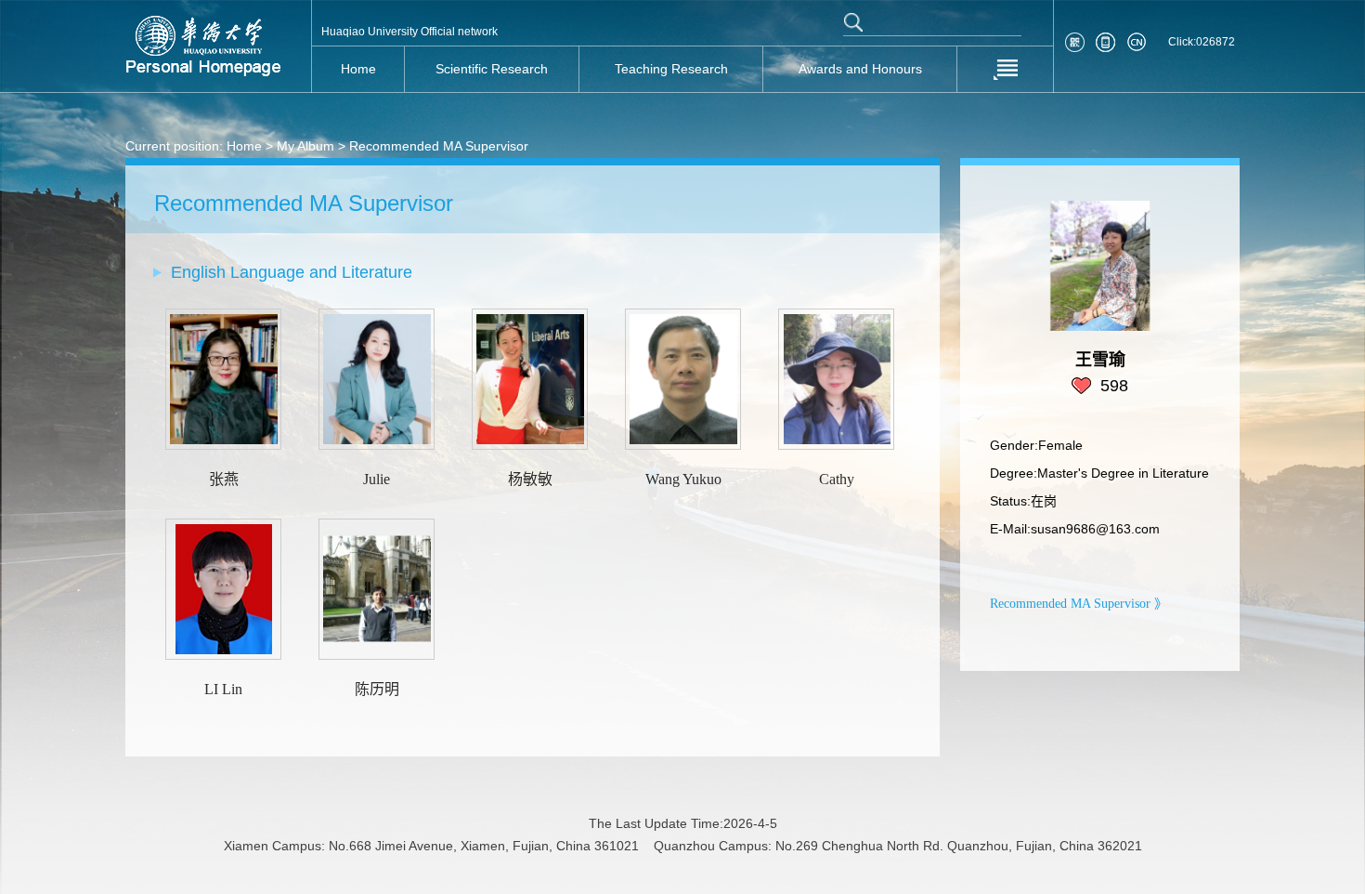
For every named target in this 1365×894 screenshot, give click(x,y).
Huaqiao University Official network (409, 31)
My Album (305, 145)
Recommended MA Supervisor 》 (1078, 604)
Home (244, 145)
